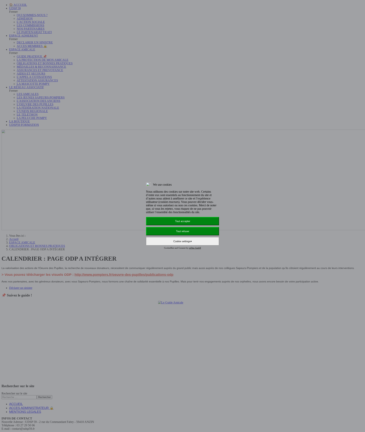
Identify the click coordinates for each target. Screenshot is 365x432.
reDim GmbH (195, 248)
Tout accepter (182, 221)
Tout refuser (182, 231)
